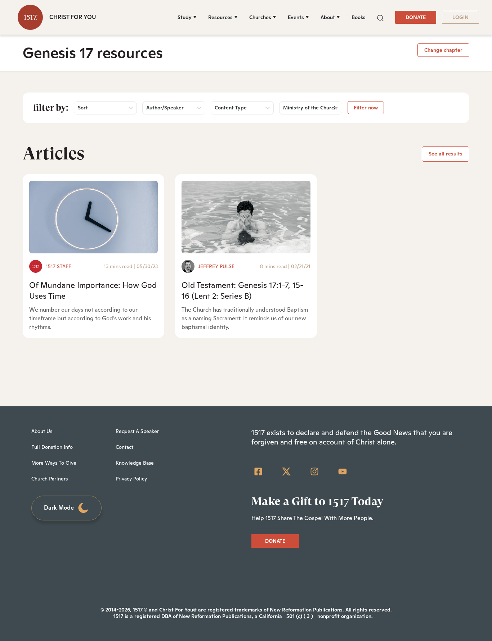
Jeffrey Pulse (216, 266)
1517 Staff (58, 266)
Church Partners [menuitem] (49, 478)
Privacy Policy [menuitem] (131, 478)
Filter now (366, 107)
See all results (445, 153)
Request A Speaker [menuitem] (137, 431)
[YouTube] (342, 471)
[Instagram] (314, 471)
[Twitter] (286, 471)
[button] (380, 17)
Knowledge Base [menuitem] (135, 463)
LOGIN (460, 17)
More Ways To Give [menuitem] (53, 463)
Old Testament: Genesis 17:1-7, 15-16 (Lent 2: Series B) (243, 290)
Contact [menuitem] (124, 447)
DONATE (416, 17)
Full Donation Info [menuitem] (52, 447)
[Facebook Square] (258, 471)
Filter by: (50, 107)
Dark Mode (59, 507)
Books (359, 17)
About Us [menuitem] (41, 431)
